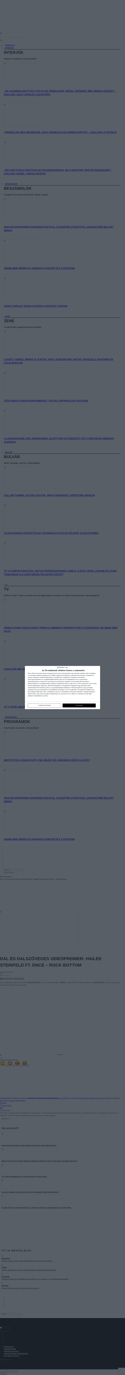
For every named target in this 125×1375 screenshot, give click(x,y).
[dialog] (62, 687)
